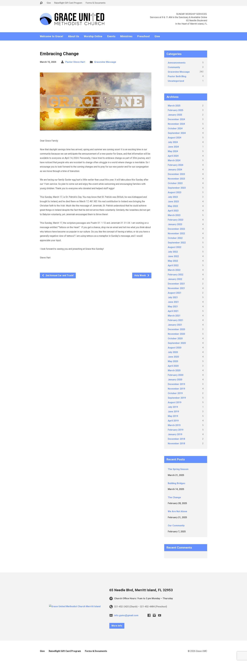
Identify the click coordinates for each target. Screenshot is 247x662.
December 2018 (176, 439)
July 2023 (173, 197)
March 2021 (174, 315)
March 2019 (174, 425)
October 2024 (175, 128)
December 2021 (176, 283)
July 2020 (173, 352)
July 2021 (173, 297)
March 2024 (174, 160)
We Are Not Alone (177, 511)
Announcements (177, 62)
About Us (73, 36)
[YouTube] (159, 615)
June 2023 (173, 201)
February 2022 (175, 274)
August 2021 (174, 292)
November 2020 (176, 334)
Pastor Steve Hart (75, 62)
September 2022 (177, 242)
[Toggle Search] (41, 3)
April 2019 (173, 420)
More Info (116, 625)
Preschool (143, 36)
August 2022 (174, 247)
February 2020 (175, 375)
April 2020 (173, 366)
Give (49, 3)
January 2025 (175, 114)
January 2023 (175, 224)
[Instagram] (154, 615)
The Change (174, 497)
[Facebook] (149, 615)
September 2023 (177, 187)
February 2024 (175, 165)
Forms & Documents (95, 3)
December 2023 (176, 174)
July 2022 (173, 251)
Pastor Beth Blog (177, 76)
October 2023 (175, 183)
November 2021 (176, 288)
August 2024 (174, 137)
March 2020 (174, 370)
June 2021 (173, 302)
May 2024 (173, 151)
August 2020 (174, 347)
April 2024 (173, 156)
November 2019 (176, 388)
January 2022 (175, 279)
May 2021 (173, 306)
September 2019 (177, 397)
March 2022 (174, 270)
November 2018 (176, 443)
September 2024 (177, 133)
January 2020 (175, 379)
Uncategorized (176, 81)
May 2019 (173, 416)
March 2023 (174, 215)
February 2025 (175, 110)
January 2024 (175, 169)
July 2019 (173, 407)
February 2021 (175, 320)
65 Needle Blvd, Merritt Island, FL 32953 (141, 590)
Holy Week (140, 275)
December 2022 (176, 229)
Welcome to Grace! (51, 36)
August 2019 (174, 402)
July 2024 (173, 142)
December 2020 (176, 329)
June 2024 (173, 146)
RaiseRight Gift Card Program (68, 3)
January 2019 (175, 434)
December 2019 (176, 384)
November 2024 (176, 124)
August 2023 (174, 192)
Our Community (176, 525)
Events (111, 36)
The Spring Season (178, 469)
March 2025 (174, 105)
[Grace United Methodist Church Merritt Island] (74, 606)
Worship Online (93, 36)
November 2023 (176, 178)
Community (174, 67)
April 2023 (173, 210)
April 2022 (173, 265)
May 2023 (173, 206)
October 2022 (175, 238)
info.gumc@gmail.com (126, 615)
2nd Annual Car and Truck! (59, 275)
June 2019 (173, 411)
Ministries (126, 36)
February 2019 (175, 429)
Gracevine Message (105, 62)
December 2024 (176, 119)
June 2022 (173, 256)
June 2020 (173, 356)
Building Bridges (176, 483)
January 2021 (175, 324)
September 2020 (177, 343)
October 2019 (175, 393)
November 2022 (176, 233)
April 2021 (173, 311)
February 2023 (175, 219)
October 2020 (175, 338)
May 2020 (173, 361)
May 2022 (173, 261)
